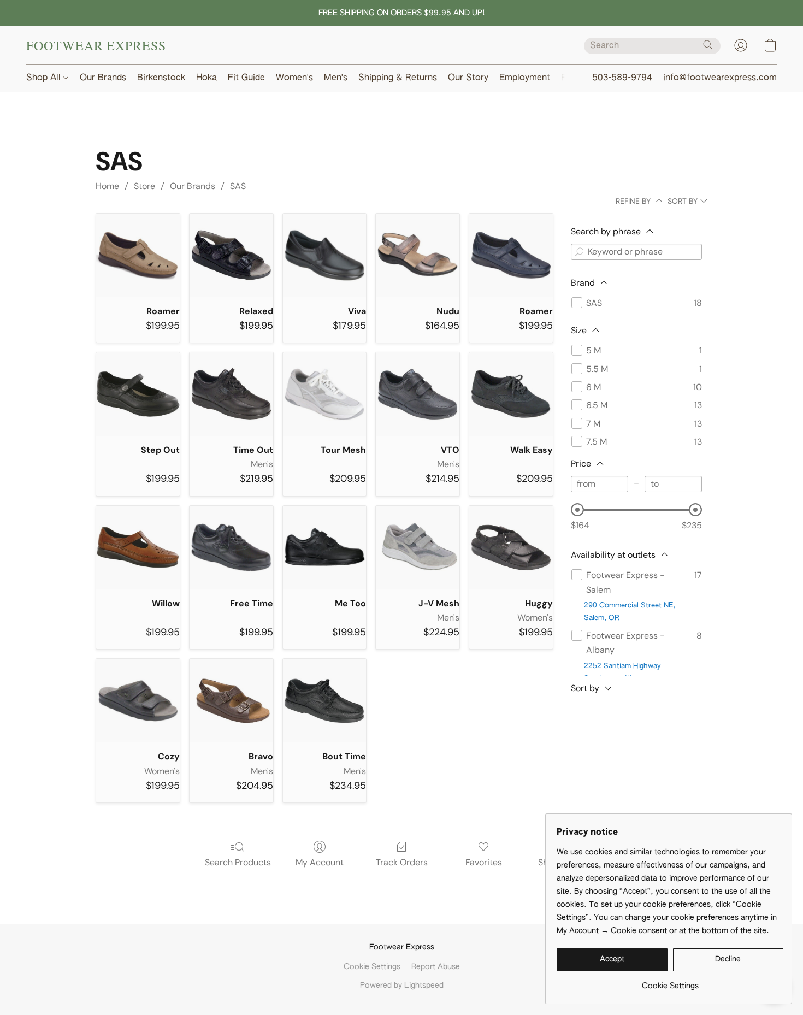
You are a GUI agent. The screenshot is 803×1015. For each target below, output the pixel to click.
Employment (524, 78)
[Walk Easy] (511, 394)
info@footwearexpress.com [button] (720, 78)
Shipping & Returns (397, 78)
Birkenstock (161, 78)
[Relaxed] (231, 255)
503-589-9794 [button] (622, 78)
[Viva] (325, 255)
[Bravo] (231, 700)
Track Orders (402, 862)
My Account (320, 862)
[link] (670, 982)
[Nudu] (417, 255)
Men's (335, 78)
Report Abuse (435, 967)
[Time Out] (231, 394)
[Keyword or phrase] (579, 252)
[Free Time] (231, 547)
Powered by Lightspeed (402, 985)
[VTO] (417, 394)
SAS (238, 186)
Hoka (206, 78)
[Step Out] (138, 394)
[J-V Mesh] (417, 547)
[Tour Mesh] (325, 394)
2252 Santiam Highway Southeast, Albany (622, 672)
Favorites (483, 862)
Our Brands (103, 78)
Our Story (468, 78)
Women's (294, 78)
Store (144, 186)
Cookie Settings (372, 967)
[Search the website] (708, 44)
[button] (96, 45)
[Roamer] (138, 255)
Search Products (238, 862)
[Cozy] (138, 700)
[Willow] (138, 547)
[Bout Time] (325, 700)
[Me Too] (325, 547)
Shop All (44, 78)
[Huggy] (511, 547)
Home (107, 186)
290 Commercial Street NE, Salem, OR (629, 612)
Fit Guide (246, 78)
